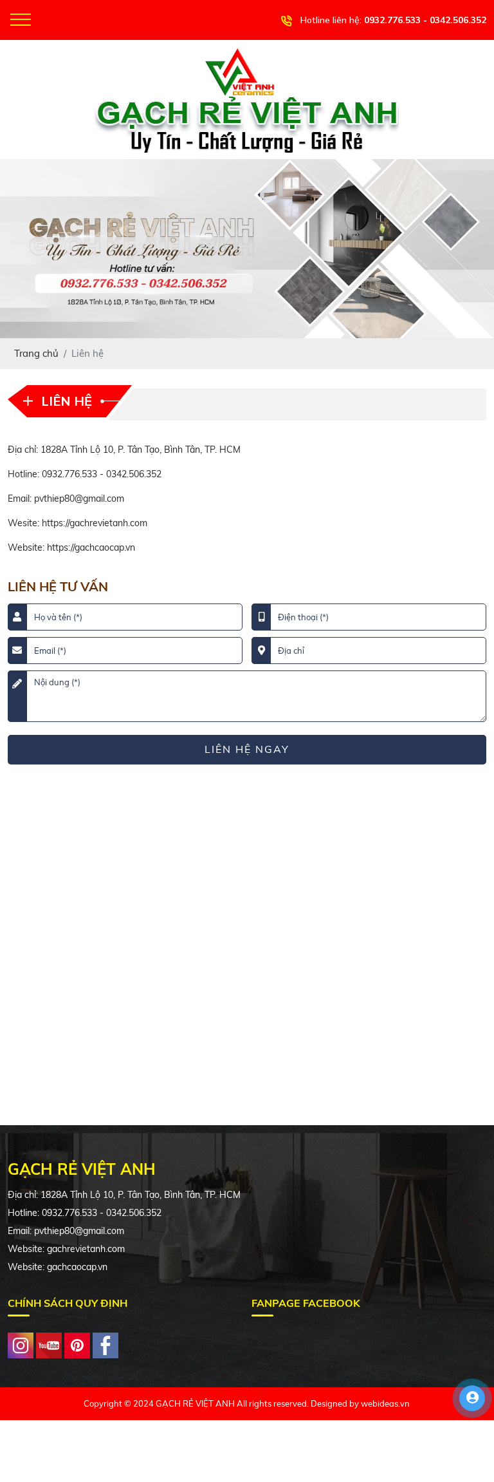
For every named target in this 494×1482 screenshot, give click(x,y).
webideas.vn (385, 1403)
